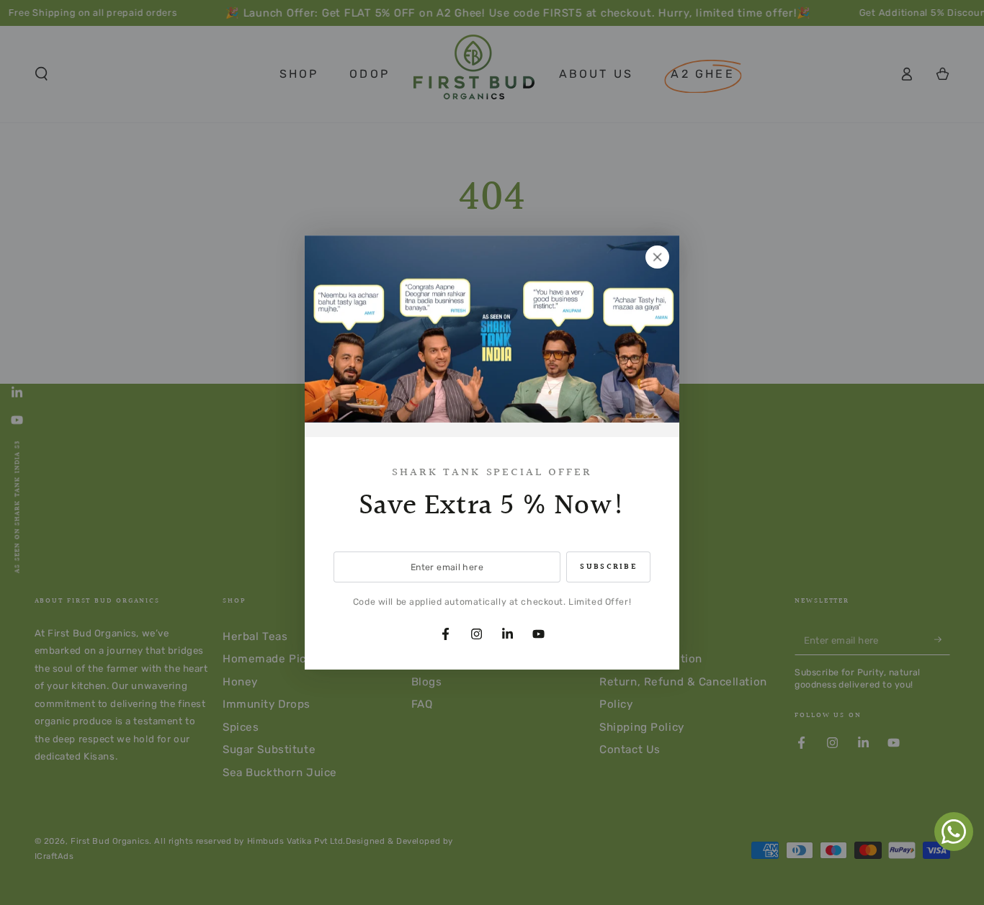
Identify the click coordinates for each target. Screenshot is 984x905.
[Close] (658, 257)
